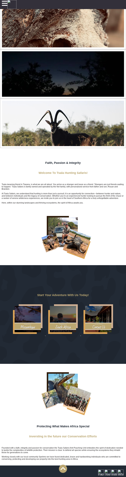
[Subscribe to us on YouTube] (107, 472)
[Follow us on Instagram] (114, 472)
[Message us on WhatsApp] (121, 472)
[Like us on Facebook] (101, 472)
